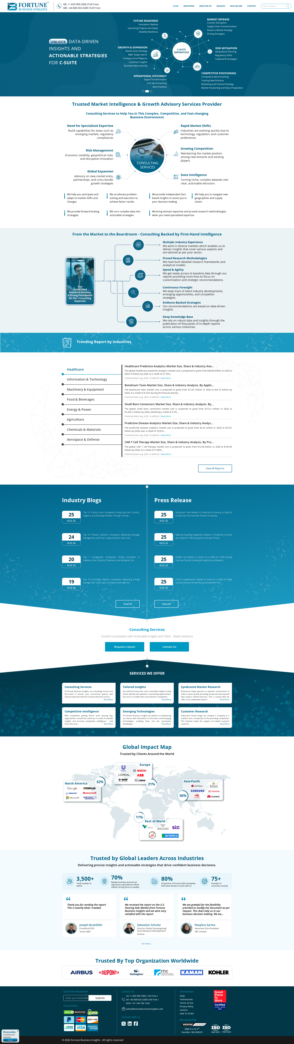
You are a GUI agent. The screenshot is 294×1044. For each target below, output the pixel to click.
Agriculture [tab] (75, 419)
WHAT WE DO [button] (205, 6)
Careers (184, 1010)
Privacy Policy (186, 1006)
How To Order (187, 1013)
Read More (166, 378)
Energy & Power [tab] (79, 409)
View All (127, 604)
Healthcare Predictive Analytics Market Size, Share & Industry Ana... (169, 366)
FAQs (182, 995)
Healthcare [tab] (75, 369)
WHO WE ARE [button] (236, 6)
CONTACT (251, 6)
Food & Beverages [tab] (80, 399)
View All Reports (215, 468)
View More (225, 75)
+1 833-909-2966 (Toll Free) (83, 4)
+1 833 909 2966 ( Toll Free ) (143, 995)
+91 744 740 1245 (141, 1003)
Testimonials (186, 999)
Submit (100, 998)
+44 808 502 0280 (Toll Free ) (144, 999)
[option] (88, 972)
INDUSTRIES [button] (188, 6)
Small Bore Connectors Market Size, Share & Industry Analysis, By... (169, 404)
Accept (10, 1040)
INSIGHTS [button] (221, 6)
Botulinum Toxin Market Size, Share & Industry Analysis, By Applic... (169, 385)
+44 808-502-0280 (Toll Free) (84, 8)
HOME (177, 6)
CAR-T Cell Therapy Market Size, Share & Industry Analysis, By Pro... (169, 442)
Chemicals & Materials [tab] (84, 429)
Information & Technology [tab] (87, 379)
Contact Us (169, 646)
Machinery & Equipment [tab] (85, 389)
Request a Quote (124, 646)
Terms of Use (186, 1002)
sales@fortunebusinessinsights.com (144, 1008)
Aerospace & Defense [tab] (83, 439)
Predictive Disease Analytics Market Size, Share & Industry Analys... (169, 423)
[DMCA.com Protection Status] (75, 1012)
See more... (147, 943)
